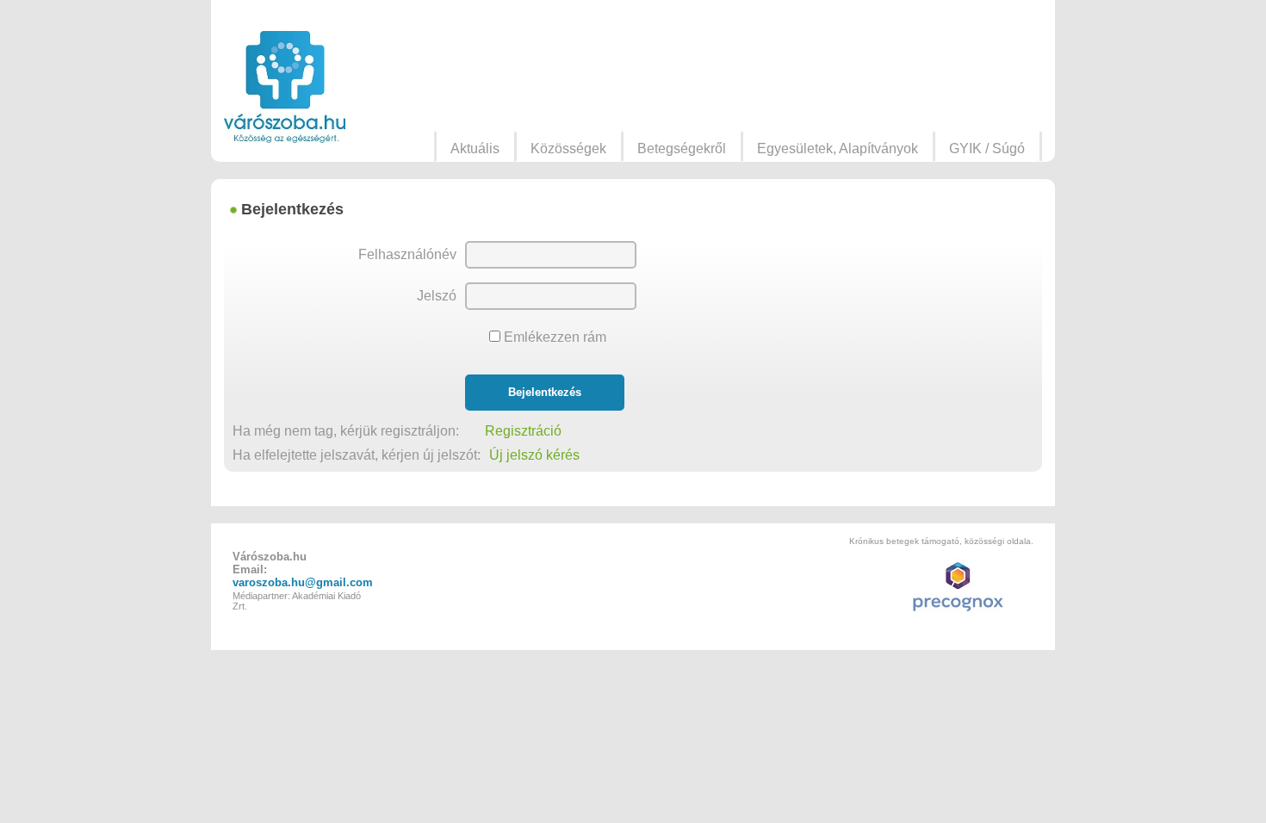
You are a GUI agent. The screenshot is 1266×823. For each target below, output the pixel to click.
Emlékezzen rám (553, 337)
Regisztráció (523, 431)
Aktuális (475, 148)
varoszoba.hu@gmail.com (303, 582)
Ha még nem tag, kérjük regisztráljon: (354, 431)
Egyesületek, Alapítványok (837, 148)
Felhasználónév (407, 254)
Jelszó (436, 295)
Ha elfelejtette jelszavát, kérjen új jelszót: (357, 455)
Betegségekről (681, 148)
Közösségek (568, 148)
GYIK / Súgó (987, 148)
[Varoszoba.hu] (284, 87)
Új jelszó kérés (534, 455)
